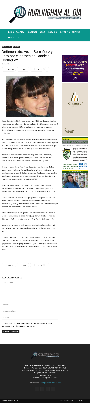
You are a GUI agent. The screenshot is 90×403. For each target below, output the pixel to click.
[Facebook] (37, 389)
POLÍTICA (20, 32)
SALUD (42, 32)
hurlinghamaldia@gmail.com (50, 383)
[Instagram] (42, 389)
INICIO (11, 32)
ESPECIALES (13, 38)
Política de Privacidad (67, 401)
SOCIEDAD (33, 32)
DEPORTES (65, 32)
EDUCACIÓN (52, 32)
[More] (46, 69)
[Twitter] (48, 389)
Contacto (80, 401)
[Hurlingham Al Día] (45, 14)
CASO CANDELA (6, 47)
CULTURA (76, 32)
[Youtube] (53, 389)
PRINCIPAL (16, 47)
